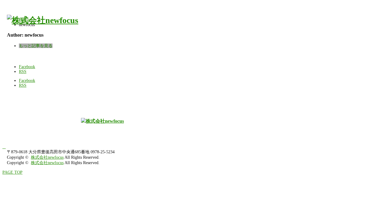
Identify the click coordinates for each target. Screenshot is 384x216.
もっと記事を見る (35, 46)
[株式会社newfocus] (42, 20)
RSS (22, 71)
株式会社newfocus (47, 157)
